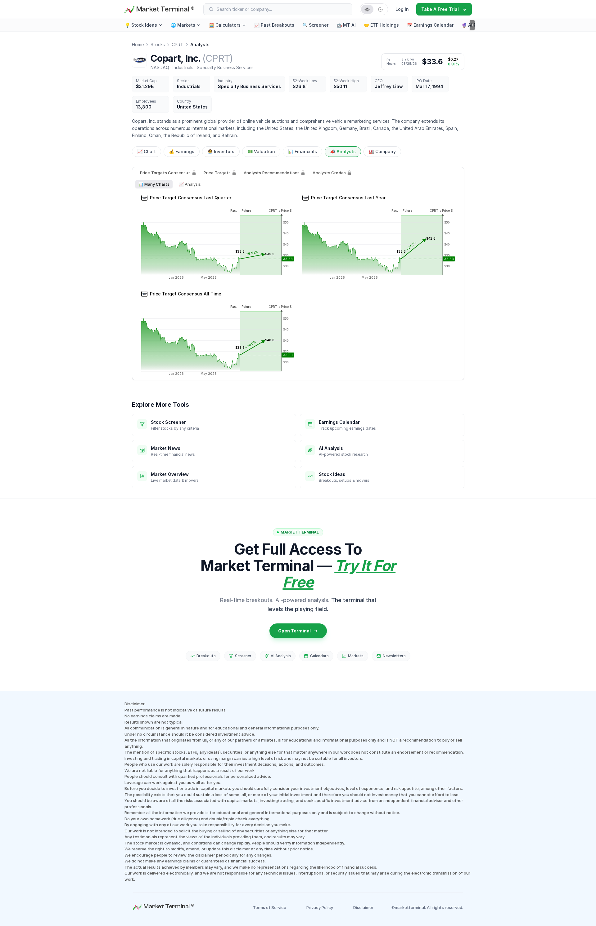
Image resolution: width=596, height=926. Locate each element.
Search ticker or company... (244, 9)
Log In (402, 9)
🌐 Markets (183, 25)
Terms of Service (269, 907)
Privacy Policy (319, 907)
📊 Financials (302, 151)
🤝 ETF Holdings (381, 25)
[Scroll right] (472, 25)
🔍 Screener (315, 25)
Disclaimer (363, 907)
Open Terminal (294, 630)
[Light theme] (367, 9)
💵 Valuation (261, 151)
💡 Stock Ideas (141, 25)
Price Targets (217, 172)
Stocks (158, 44)
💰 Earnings (181, 151)
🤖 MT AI (346, 25)
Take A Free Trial (440, 9)
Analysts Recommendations (272, 172)
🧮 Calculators (225, 25)
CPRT (177, 44)
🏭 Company (382, 151)
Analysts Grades (329, 172)
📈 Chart (146, 151)
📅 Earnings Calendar (430, 25)
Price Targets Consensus (165, 172)
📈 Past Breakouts (274, 25)
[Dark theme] (380, 9)
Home (138, 44)
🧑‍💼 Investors (220, 151)
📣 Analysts (343, 151)
